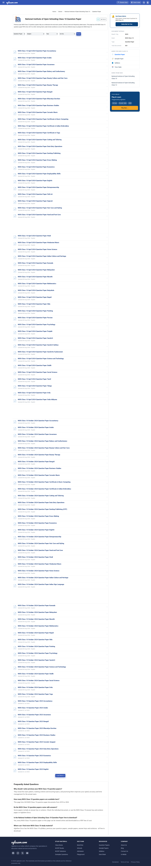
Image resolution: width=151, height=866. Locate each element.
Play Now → (125, 108)
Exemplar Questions (61, 854)
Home (54, 11)
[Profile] (147, 2)
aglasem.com (12, 2)
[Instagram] (18, 853)
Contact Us (124, 851)
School (60, 11)
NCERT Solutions (60, 851)
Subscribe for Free (126, 24)
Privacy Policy (135, 862)
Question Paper (96, 11)
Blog (122, 848)
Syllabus (116, 63)
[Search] (143, 2)
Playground (80, 854)
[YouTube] (27, 853)
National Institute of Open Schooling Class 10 (77, 11)
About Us (124, 845)
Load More (59, 775)
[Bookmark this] (98, 19)
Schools (79, 848)
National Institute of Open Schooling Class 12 (123, 84)
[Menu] (3, 2)
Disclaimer (115, 862)
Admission (80, 851)
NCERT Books (59, 848)
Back (104, 19)
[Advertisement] (60, 43)
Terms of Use (125, 862)
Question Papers (104, 845)
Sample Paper (118, 59)
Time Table (117, 67)
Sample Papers (103, 848)
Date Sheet (102, 854)
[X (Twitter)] (22, 853)
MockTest (80, 845)
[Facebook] (13, 853)
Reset (78, 34)
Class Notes (59, 845)
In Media (123, 854)
